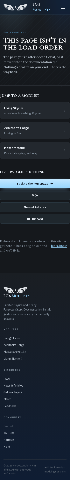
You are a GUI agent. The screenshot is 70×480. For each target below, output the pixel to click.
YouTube (9, 433)
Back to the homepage (32, 183)
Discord (37, 219)
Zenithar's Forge (14, 345)
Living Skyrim (12, 338)
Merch (7, 399)
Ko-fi (7, 446)
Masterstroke (15, 351)
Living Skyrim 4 (13, 358)
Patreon (9, 439)
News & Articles (35, 207)
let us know (59, 246)
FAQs (35, 195)
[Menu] (62, 7)
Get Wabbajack (13, 392)
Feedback (10, 406)
